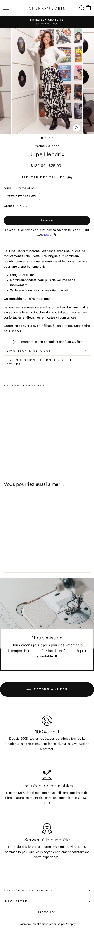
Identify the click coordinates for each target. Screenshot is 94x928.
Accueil (40, 145)
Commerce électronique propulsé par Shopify (47, 924)
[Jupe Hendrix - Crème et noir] (6, 451)
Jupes (52, 145)
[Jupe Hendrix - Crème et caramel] (11, 451)
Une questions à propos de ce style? (40, 362)
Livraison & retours (29, 350)
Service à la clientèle (29, 890)
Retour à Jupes (50, 689)
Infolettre (16, 901)
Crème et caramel (22, 195)
